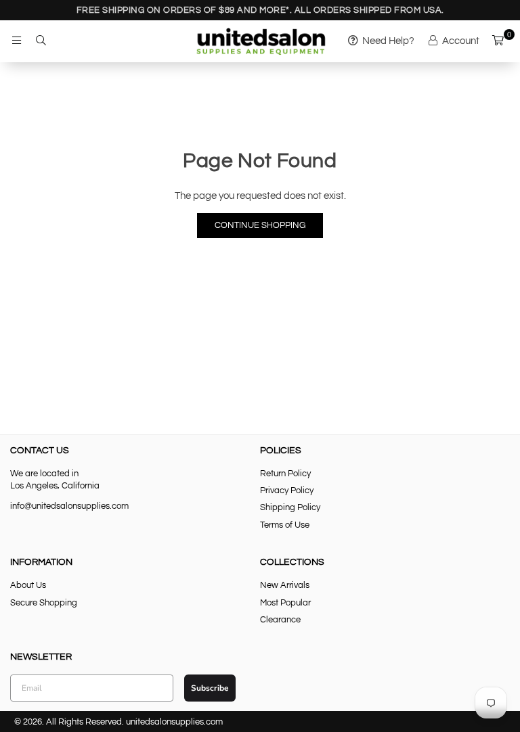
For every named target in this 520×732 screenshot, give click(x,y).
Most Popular (285, 603)
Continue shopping (260, 225)
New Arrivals (284, 585)
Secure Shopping (43, 603)
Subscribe (210, 688)
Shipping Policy (290, 507)
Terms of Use (284, 525)
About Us (28, 585)
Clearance (280, 619)
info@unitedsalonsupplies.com (69, 506)
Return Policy (285, 473)
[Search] (40, 41)
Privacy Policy (286, 490)
